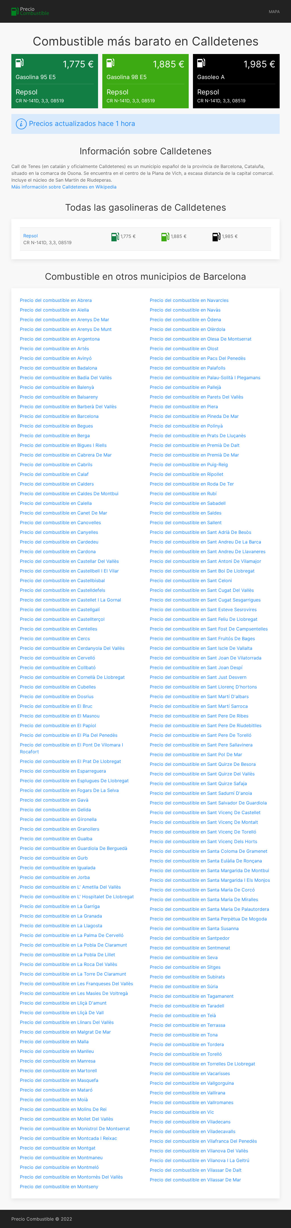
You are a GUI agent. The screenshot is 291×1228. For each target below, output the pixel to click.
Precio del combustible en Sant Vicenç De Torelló (203, 832)
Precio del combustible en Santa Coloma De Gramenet (208, 851)
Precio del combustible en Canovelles (60, 522)
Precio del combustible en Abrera (56, 300)
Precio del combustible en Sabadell (188, 503)
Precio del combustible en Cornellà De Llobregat (72, 677)
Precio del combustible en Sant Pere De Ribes (199, 716)
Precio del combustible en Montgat (57, 1148)
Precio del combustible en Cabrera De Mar (66, 455)
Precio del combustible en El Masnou (59, 716)
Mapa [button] (274, 11)
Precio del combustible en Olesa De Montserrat (200, 339)
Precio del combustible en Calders (57, 484)
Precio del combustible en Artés (54, 348)
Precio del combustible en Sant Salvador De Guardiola (208, 803)
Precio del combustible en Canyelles (59, 532)
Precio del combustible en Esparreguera (63, 771)
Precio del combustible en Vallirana (187, 1093)
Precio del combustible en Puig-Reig (189, 464)
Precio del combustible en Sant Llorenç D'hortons (203, 687)
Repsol (30, 235)
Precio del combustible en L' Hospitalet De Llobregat (77, 896)
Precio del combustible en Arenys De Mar (64, 319)
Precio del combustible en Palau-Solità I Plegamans (205, 377)
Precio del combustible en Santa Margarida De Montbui (209, 870)
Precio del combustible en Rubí (183, 493)
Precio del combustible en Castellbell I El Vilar (69, 571)
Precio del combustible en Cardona (58, 551)
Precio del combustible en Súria (184, 986)
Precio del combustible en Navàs (185, 310)
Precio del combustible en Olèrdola (187, 329)
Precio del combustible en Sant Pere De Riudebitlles (205, 725)
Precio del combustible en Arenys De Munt (66, 329)
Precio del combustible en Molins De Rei (63, 1109)
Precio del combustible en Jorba (55, 877)
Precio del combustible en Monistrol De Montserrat (75, 1128)
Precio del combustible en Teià (183, 1015)
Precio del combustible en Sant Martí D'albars (199, 696)
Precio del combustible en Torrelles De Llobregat (202, 1064)
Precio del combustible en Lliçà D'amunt (63, 1003)
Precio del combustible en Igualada (57, 867)
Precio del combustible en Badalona (58, 368)
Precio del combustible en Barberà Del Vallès (68, 406)
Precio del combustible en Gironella (58, 819)
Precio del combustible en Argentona (60, 339)
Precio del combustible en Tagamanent (192, 996)
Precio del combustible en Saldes (185, 513)
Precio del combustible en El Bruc (56, 706)
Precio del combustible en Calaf (54, 474)
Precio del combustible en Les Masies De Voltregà (74, 993)
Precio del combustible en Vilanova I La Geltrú (199, 1160)
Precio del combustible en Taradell (187, 1006)
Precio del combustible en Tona (184, 1035)
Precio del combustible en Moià (54, 1099)
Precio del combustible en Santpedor (190, 938)
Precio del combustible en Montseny (59, 1186)
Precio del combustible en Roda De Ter (192, 484)
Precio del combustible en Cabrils (56, 464)
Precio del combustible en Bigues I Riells (63, 445)
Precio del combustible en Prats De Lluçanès (198, 435)
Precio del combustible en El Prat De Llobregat (70, 761)
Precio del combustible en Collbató (58, 667)
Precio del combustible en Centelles (58, 629)
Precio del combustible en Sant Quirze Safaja (198, 783)
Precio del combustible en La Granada (61, 916)
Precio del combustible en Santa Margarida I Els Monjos (210, 880)
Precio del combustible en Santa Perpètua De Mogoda (208, 919)
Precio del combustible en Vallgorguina (192, 1083)
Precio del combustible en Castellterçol (62, 619)
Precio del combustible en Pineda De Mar (194, 416)
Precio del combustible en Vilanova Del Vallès (199, 1151)
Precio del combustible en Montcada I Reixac (68, 1138)
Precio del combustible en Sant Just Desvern (198, 677)
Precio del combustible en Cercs (55, 638)
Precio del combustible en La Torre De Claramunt (73, 974)
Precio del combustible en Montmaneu (61, 1157)
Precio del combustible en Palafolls (187, 368)
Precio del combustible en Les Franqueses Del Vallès (76, 983)
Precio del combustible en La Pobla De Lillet (67, 954)
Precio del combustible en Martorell (58, 1070)
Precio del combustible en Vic (182, 1112)
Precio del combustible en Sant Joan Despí (196, 667)
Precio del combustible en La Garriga (60, 906)
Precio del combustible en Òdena (185, 319)
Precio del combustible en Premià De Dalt (195, 445)
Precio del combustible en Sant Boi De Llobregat (202, 571)
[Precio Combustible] (30, 11)
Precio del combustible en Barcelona (59, 416)
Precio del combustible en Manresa (57, 1061)
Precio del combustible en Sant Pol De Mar (196, 754)
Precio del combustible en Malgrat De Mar (65, 1032)
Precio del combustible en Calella (56, 503)
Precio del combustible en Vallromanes (191, 1102)
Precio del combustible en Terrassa (187, 1025)
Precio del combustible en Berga (55, 435)
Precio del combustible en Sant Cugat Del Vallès (202, 590)
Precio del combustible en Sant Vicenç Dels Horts (203, 841)
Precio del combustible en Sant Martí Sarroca (199, 706)
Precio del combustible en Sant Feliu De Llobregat (203, 619)
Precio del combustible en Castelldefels (62, 590)
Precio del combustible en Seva (184, 957)
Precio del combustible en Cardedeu (59, 542)
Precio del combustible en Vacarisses (190, 1073)
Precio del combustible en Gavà (54, 800)
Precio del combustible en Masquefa (59, 1080)
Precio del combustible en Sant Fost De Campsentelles (209, 629)
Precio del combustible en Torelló (186, 1054)
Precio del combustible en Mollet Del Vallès (66, 1119)
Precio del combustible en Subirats (187, 977)
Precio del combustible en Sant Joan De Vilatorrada (205, 658)
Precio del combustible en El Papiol (58, 725)
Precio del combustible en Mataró (56, 1090)
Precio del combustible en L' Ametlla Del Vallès (70, 887)
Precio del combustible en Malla (54, 1041)
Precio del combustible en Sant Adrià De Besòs (200, 532)
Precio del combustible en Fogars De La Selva (69, 790)
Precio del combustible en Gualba (56, 838)
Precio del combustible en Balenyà (57, 387)
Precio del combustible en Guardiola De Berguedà (73, 848)
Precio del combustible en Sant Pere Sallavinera (201, 745)
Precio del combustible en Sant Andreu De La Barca (205, 542)
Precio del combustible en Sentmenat (190, 948)
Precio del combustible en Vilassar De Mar (195, 1180)
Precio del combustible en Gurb (54, 858)
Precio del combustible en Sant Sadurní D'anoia (201, 793)
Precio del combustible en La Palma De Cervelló (72, 935)
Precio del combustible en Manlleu (57, 1051)
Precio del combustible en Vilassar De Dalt (196, 1170)
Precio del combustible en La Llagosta (61, 925)
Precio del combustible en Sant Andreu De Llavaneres (207, 551)
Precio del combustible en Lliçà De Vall (62, 1012)
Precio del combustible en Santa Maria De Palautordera (209, 909)
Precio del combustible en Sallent (186, 522)
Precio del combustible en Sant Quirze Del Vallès (202, 774)
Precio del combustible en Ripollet (186, 474)
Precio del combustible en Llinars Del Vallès (67, 1022)
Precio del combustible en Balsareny (59, 397)
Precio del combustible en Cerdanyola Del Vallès (72, 648)
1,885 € (178, 236)
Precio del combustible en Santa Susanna (194, 928)
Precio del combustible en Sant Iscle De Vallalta (201, 648)
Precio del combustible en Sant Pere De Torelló (200, 735)
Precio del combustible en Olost (184, 348)
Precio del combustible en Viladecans (190, 1122)
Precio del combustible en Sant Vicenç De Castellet (205, 812)
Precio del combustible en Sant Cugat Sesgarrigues (205, 600)
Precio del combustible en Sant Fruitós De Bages (202, 638)
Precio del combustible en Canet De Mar (63, 513)
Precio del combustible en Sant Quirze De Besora (203, 764)
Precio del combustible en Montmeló (59, 1167)
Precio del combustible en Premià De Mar (194, 455)
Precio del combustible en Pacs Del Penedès (198, 358)
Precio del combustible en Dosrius (56, 696)
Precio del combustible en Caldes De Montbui (69, 493)
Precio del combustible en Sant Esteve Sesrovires (203, 609)
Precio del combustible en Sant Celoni (191, 580)
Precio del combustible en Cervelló (57, 658)
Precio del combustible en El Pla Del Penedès (68, 735)
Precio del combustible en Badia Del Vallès (66, 377)
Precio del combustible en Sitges (185, 967)
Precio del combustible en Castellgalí (60, 609)
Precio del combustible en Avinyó (56, 358)
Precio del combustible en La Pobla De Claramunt (73, 945)
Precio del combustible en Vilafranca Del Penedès (203, 1141)
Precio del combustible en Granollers (59, 829)
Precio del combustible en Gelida (55, 809)
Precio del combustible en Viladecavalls (192, 1131)
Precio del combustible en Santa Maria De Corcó (202, 890)
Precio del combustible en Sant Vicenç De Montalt (204, 822)
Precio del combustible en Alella (54, 310)
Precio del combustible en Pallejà (185, 387)
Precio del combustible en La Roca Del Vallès (68, 964)
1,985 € (229, 236)
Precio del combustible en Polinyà (186, 426)
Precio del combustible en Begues (56, 426)
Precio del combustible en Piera (184, 406)
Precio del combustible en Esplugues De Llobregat (74, 780)
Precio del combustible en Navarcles (189, 300)
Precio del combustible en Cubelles (58, 687)
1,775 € (127, 236)
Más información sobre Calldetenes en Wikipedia (64, 187)
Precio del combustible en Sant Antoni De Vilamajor (205, 561)
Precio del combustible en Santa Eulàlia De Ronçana (206, 861)
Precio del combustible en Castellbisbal (62, 580)
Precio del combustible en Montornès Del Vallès (71, 1177)
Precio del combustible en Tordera (187, 1044)
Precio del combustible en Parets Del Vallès (196, 397)
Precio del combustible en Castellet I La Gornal (70, 600)
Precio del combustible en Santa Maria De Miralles (204, 899)
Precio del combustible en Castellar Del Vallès (69, 561)
